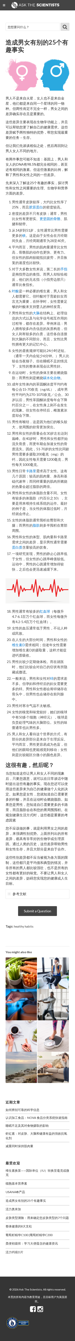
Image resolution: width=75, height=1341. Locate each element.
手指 (63, 269)
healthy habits (23, 926)
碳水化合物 (51, 378)
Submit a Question (37, 911)
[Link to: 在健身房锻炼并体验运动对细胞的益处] (53, 973)
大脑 (36, 313)
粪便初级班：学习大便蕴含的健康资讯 (32, 1243)
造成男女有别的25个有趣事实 (26, 1200)
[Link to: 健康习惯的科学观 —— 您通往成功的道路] (21, 1036)
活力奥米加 (13, 1209)
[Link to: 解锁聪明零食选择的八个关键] (21, 973)
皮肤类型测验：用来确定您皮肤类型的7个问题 (37, 1218)
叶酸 (15, 291)
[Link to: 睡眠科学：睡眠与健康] (21, 1004)
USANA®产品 (15, 1192)
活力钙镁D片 (14, 1252)
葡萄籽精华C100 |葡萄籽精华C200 (29, 1235)
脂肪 (36, 525)
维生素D (18, 645)
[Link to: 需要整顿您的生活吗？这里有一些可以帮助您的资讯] (53, 1067)
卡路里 (31, 471)
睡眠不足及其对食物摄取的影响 (27, 1125)
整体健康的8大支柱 (19, 1226)
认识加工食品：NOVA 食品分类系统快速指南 (37, 1117)
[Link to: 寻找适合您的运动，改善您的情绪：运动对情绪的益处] (53, 1004)
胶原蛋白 (36, 207)
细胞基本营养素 (16, 1183)
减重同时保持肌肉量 (19, 1146)
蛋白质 (17, 547)
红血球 (45, 611)
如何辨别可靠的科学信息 (22, 1110)
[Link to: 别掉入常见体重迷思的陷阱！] (53, 1036)
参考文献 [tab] (19, 894)
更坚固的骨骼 (50, 219)
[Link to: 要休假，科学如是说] (21, 1067)
